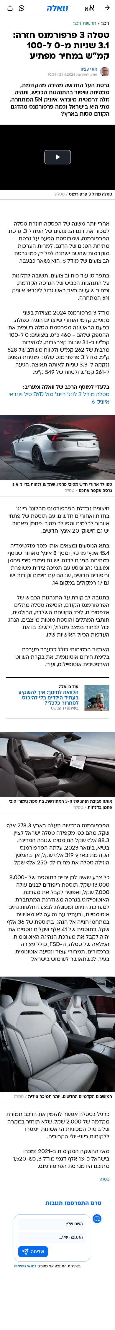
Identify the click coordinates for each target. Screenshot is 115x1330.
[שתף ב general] (10, 8)
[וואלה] (57, 8)
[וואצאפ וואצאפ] (21, 8)
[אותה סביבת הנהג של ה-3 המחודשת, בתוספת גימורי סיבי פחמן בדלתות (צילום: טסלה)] (57, 772)
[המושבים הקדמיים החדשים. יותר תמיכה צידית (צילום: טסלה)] (57, 1039)
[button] (89, 8)
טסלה (104, 1180)
